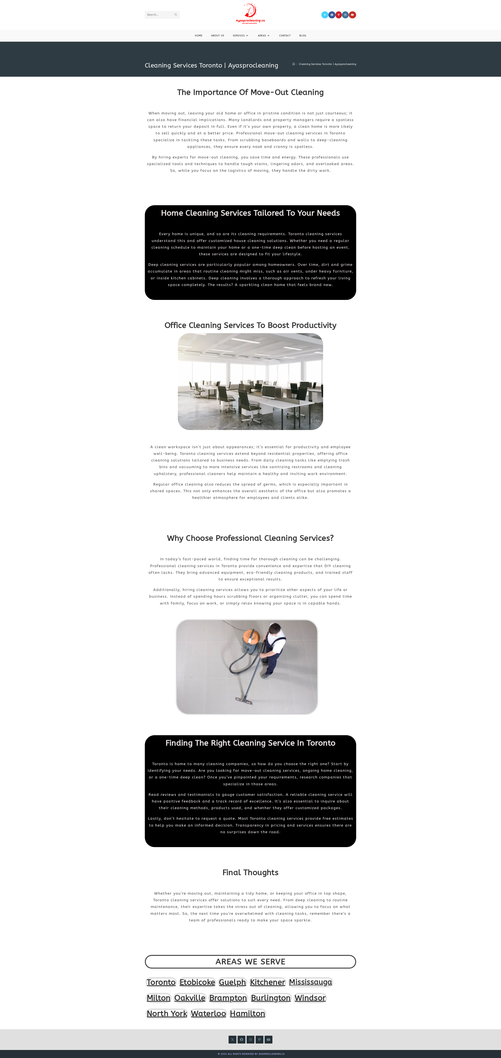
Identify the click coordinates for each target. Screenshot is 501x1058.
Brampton (228, 997)
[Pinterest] (338, 14)
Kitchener (267, 982)
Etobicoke (197, 982)
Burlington (271, 997)
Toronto (161, 982)
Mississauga (310, 982)
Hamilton (247, 1013)
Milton (158, 997)
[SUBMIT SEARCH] (176, 15)
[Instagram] (345, 14)
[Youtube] (352, 14)
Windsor (310, 997)
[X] (324, 14)
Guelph (232, 982)
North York (167, 1013)
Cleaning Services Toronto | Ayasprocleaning (327, 64)
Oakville (189, 997)
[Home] (293, 64)
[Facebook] (331, 14)
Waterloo (208, 1013)
